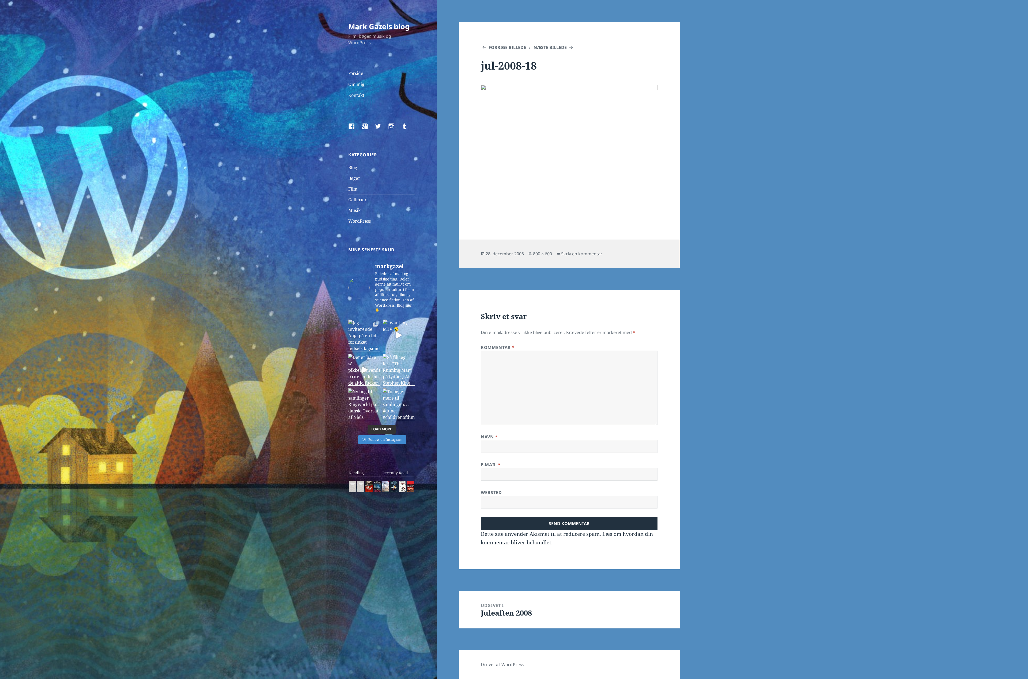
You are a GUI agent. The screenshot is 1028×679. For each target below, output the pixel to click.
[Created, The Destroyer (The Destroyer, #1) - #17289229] (369, 486)
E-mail (490, 465)
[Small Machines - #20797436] (360, 486)
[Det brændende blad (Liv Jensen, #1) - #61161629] (394, 486)
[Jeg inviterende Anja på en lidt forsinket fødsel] (364, 335)
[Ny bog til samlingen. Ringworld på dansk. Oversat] (364, 404)
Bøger (354, 178)
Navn (489, 437)
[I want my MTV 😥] (399, 335)
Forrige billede (507, 47)
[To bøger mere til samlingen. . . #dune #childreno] (399, 404)
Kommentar (498, 347)
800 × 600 (542, 254)
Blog (352, 167)
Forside (355, 73)
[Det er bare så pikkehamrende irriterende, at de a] (364, 370)
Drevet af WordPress (502, 664)
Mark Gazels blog (379, 26)
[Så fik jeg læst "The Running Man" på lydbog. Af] (399, 370)
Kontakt (356, 95)
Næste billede (550, 47)
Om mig (356, 84)
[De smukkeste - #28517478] (402, 486)
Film (352, 189)
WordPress (359, 221)
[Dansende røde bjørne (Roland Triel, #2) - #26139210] (410, 486)
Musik (354, 210)
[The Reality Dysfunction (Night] (377, 486)
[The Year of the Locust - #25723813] (352, 486)
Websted (491, 492)
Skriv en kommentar (581, 254)
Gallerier (357, 200)
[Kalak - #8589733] (385, 486)
